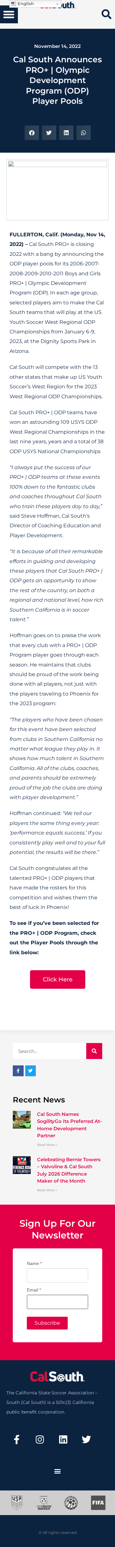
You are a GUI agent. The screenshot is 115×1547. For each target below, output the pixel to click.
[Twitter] (86, 1439)
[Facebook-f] (16, 1439)
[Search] (94, 1051)
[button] (9, 14)
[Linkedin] (63, 1439)
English (25, 3)
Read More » (47, 1145)
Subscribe (47, 1323)
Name (34, 1263)
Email (34, 1290)
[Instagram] (40, 1439)
